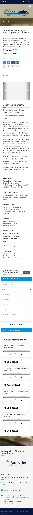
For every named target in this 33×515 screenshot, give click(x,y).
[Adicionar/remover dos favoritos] (29, 346)
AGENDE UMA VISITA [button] (12, 330)
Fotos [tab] (6, 75)
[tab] (16, 279)
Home (4, 22)
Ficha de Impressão (12, 67)
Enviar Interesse (16, 324)
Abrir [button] (26, 272)
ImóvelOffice (15, 511)
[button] (5, 91)
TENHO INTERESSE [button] (11, 279)
